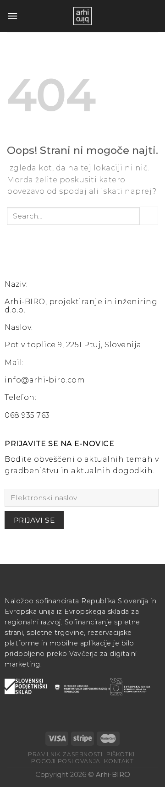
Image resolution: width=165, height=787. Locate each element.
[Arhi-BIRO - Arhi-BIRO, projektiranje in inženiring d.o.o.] (82, 16)
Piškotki (120, 754)
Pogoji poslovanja (65, 761)
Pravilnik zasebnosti (65, 754)
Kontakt (118, 761)
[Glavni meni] (12, 16)
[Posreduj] (149, 215)
